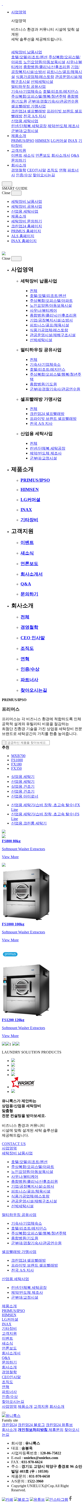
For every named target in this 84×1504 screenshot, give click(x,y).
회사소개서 (60, 155)
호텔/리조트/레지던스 (60, 91)
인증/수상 (24, 175)
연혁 (62, 170)
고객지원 (18, 150)
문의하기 (18, 160)
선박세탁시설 (42, 82)
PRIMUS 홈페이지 (26, 231)
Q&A (75, 155)
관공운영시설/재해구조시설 (53, 335)
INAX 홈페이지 (24, 241)
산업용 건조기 (23, 791)
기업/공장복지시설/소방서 (51, 320)
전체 (33, 291)
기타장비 (29, 519)
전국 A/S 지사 (34, 116)
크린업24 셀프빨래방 (28, 111)
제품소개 (18, 136)
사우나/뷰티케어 (43, 310)
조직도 (52, 170)
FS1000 (17, 760)
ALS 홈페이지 (22, 236)
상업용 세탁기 (23, 777)
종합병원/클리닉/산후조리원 (46, 67)
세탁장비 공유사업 (26, 206)
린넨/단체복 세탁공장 (29, 126)
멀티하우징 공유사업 (28, 87)
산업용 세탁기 (23, 781)
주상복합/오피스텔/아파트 (51, 301)
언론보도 (42, 155)
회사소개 (18, 165)
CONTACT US (14, 1144)
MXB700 (18, 756)
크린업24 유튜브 (59, 1425)
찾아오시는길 (44, 175)
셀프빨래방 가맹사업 (28, 106)
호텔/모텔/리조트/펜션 (29, 57)
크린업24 (9, 1425)
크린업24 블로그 (31, 1425)
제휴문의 (56, 1430)
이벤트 (16, 155)
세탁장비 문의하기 (26, 221)
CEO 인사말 (33, 637)
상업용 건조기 (23, 786)
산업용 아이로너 (24, 796)
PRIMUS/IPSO (22, 141)
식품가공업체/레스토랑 (35, 77)
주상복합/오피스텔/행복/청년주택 (38, 96)
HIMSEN (42, 141)
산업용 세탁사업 (24, 121)
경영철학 (18, 170)
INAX (72, 141)
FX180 (16, 764)
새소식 (29, 155)
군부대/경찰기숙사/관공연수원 (53, 101)
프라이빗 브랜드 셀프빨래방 (53, 419)
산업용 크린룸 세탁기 (29, 823)
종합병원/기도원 (43, 384)
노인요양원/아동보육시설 (44, 62)
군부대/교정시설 (24, 131)
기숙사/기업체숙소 (26, 91)
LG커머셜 (59, 141)
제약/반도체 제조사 (63, 126)
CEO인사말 (36, 170)
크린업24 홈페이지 (26, 226)
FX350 (16, 768)
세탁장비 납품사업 (26, 52)
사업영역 (18, 12)
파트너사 (29, 679)
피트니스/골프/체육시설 (49, 325)
